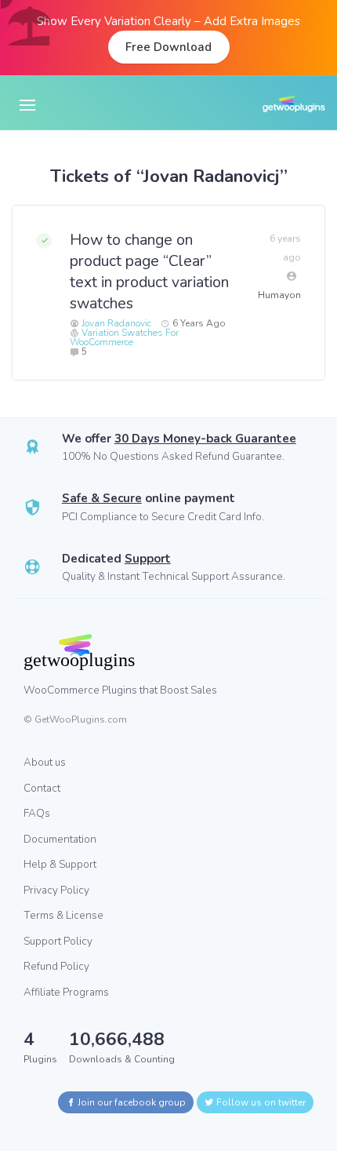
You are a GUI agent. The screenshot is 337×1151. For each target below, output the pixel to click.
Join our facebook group (130, 1102)
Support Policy (58, 941)
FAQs (37, 813)
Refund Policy (56, 966)
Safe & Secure (102, 498)
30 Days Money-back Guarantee (205, 438)
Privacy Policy (56, 890)
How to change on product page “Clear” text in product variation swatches (149, 272)
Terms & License (63, 915)
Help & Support (60, 864)
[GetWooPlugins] (157, 652)
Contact (42, 788)
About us (45, 762)
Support (148, 558)
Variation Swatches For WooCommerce (124, 337)
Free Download (168, 47)
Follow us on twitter (260, 1102)
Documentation (60, 839)
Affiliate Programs (66, 992)
